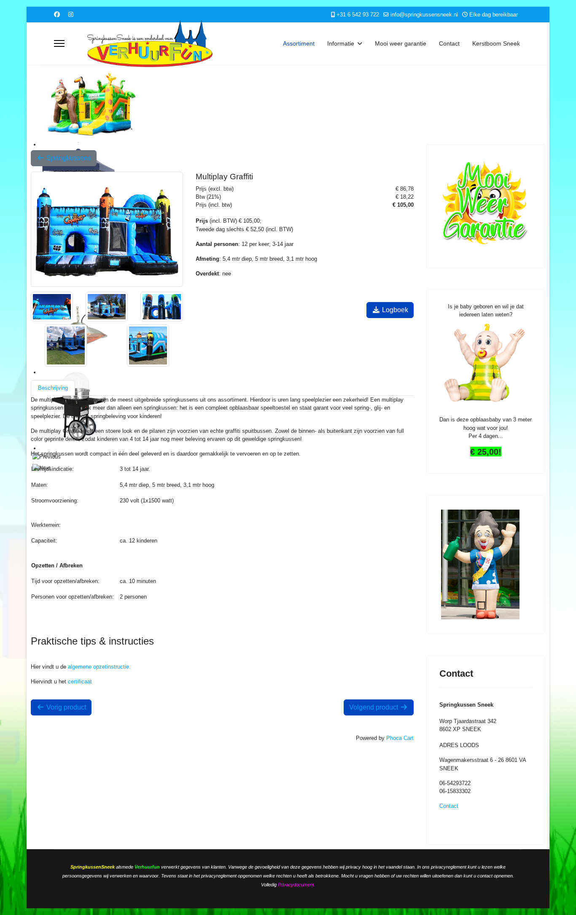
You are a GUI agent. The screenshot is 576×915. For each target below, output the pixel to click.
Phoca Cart (400, 738)
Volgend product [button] (374, 707)
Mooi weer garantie (400, 43)
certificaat (80, 681)
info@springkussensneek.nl (424, 15)
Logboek (394, 309)
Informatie (340, 43)
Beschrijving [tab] (53, 388)
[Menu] (59, 43)
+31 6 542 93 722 (357, 15)
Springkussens (68, 158)
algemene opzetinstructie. (99, 667)
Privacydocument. (296, 884)
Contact (449, 43)
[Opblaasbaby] (486, 363)
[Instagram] (70, 14)
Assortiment (299, 43)
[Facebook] (57, 14)
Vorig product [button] (65, 707)
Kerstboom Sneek (496, 43)
